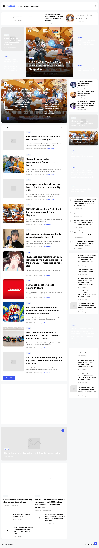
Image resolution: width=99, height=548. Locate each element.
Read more (50, 149)
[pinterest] (91, 544)
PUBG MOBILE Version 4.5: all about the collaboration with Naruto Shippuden (85, 17)
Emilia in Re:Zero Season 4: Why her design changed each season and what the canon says (86, 104)
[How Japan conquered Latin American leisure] (7, 18)
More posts (8, 378)
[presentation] (5, 118)
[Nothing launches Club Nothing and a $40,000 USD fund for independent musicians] (13, 361)
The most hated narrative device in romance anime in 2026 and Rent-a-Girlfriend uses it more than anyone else (85, 202)
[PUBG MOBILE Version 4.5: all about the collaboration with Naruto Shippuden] (70, 18)
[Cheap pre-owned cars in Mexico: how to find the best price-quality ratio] (13, 188)
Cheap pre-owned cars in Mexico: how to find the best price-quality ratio (43, 187)
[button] (4, 6)
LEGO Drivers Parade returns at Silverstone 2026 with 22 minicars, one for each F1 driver (43, 335)
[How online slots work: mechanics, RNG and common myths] (13, 140)
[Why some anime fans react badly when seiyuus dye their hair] (9, 105)
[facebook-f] (85, 544)
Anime (20, 6)
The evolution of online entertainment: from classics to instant (42, 162)
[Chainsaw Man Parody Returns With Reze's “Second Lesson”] (73, 85)
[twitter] (88, 544)
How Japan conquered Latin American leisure (22, 17)
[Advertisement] (34, 404)
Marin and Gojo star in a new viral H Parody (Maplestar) (85, 93)
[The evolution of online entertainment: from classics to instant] (13, 163)
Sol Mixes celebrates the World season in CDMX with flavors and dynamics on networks (53, 17)
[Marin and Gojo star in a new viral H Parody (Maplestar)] (73, 95)
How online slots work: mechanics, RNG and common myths (32, 453)
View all (63, 128)
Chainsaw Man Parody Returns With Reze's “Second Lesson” (85, 83)
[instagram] (94, 544)
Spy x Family (35, 6)
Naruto (26, 6)
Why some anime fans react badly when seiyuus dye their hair (86, 42)
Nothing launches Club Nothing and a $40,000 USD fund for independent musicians (44, 360)
